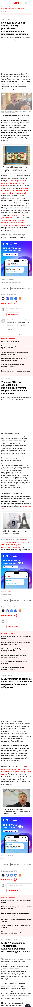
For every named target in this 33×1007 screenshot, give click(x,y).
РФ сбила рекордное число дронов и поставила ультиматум (13, 656)
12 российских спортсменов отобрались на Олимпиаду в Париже (15, 769)
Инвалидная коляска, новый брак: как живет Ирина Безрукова (16, 347)
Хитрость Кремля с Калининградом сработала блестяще (13, 366)
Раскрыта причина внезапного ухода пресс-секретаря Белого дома (16, 643)
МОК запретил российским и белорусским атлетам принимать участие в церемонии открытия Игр (14, 222)
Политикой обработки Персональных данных (12, 8)
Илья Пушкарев (7, 594)
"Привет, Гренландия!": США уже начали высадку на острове (14, 353)
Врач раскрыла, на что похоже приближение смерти (16, 372)
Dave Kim (9, 591)
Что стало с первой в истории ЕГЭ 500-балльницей (14, 662)
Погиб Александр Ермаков (10, 341)
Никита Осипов (7, 282)
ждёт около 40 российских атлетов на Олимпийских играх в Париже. (13, 183)
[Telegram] (11, 298)
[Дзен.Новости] (3, 298)
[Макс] (7, 298)
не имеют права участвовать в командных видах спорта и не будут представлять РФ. (15, 190)
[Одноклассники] (20, 298)
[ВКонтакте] (16, 298)
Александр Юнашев (16, 282)
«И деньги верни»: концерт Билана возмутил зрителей (16, 926)
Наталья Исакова (7, 858)
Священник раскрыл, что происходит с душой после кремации (14, 359)
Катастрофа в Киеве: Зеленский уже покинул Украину (16, 920)
